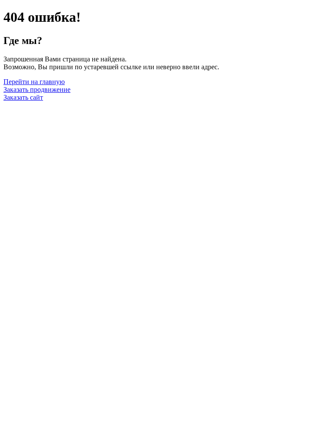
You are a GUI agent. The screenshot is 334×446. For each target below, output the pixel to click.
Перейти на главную (34, 81)
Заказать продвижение (36, 89)
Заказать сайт (23, 97)
